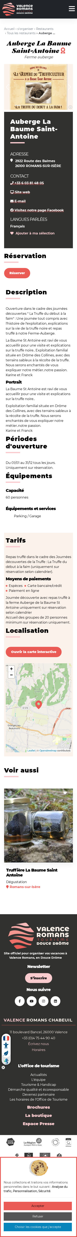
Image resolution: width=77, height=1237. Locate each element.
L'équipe (38, 1080)
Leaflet (31, 750)
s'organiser (25, 29)
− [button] (11, 675)
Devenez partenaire (38, 1095)
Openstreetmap (48, 750)
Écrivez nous (38, 1044)
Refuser (37, 1216)
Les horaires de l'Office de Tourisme (39, 1099)
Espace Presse (38, 1123)
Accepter (37, 1206)
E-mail (20, 201)
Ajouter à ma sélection (34, 233)
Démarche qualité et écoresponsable (38, 1090)
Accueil (9, 29)
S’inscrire (38, 978)
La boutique (38, 1115)
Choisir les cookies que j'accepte (38, 1227)
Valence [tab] (14, 1020)
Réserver (17, 273)
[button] (7, 87)
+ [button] (11, 668)
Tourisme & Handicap (38, 1085)
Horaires (38, 1050)
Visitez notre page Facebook (39, 210)
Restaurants (44, 29)
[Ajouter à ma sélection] (65, 793)
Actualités (38, 1075)
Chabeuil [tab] (60, 1020)
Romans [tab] (36, 1020)
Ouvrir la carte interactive (33, 652)
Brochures (38, 1107)
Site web (22, 192)
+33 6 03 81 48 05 (29, 183)
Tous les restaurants (21, 33)
